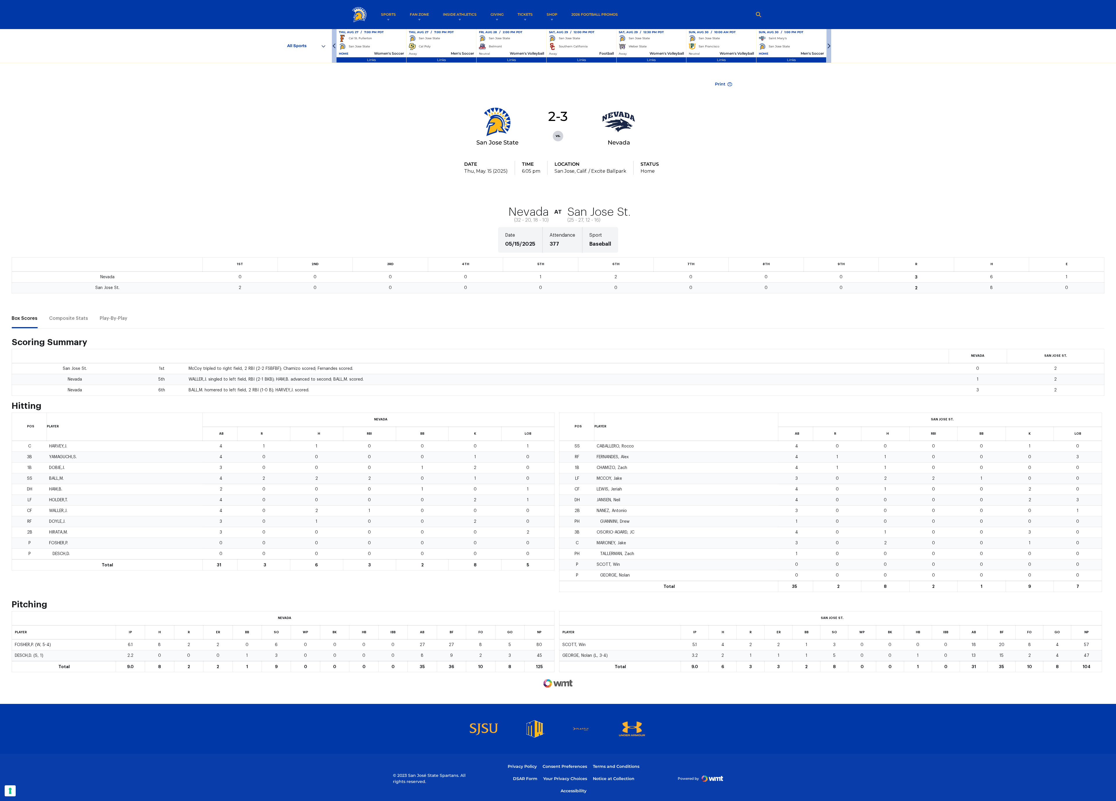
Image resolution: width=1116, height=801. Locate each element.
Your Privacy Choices (565, 778)
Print (720, 84)
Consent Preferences (565, 766)
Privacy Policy (522, 766)
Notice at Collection (613, 778)
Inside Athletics (460, 14)
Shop (552, 14)
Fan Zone (419, 14)
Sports (388, 14)
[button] (334, 46)
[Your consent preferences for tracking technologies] (10, 790)
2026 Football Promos (594, 14)
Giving (497, 14)
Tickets (525, 14)
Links (371, 60)
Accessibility (573, 790)
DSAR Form (525, 778)
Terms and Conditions (616, 766)
